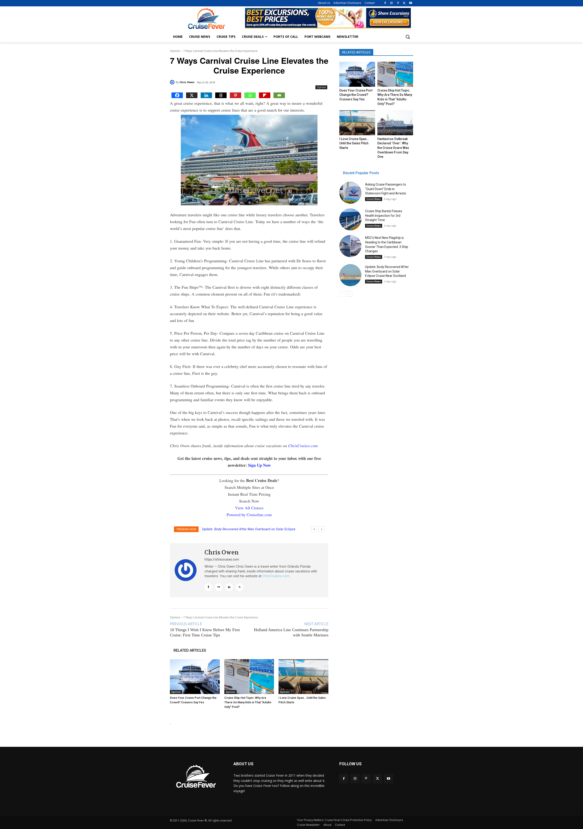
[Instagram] (391, 3)
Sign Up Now (259, 465)
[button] (407, 36)
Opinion (175, 51)
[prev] (314, 529)
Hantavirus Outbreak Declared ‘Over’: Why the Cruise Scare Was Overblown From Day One (393, 147)
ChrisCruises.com (303, 445)
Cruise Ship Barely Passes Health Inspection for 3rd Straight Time (383, 215)
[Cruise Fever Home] (206, 18)
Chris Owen (186, 82)
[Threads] (221, 95)
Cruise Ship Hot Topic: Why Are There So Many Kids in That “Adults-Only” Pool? (248, 702)
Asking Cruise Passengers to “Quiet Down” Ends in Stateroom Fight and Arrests (385, 189)
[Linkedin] (206, 95)
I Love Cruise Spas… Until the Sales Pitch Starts (354, 143)
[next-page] (349, 294)
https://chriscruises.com (222, 559)
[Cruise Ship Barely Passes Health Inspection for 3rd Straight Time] (350, 219)
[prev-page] (342, 294)
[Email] (279, 95)
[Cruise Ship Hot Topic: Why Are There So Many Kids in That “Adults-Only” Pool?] (249, 676)
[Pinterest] (398, 3)
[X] (404, 3)
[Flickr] (219, 587)
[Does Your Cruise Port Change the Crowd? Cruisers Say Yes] (195, 676)
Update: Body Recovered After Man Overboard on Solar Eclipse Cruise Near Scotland (387, 271)
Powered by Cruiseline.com (249, 514)
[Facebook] (385, 3)
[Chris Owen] (173, 82)
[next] (321, 529)
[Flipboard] (264, 95)
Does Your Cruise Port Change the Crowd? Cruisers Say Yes (355, 95)
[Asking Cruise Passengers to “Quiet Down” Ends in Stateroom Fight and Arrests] (350, 193)
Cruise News (373, 199)
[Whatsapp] (250, 95)
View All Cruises (249, 507)
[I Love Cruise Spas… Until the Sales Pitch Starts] (303, 676)
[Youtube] (410, 3)
